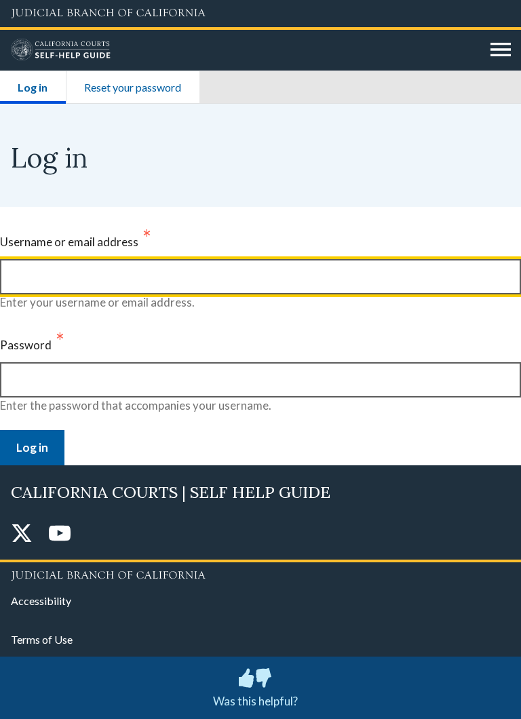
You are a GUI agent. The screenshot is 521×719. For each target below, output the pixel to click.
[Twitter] (22, 534)
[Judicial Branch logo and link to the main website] (260, 13)
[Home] (245, 50)
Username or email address (69, 242)
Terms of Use (42, 639)
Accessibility (41, 600)
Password (26, 345)
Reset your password (132, 87)
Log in (41, 87)
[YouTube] (60, 534)
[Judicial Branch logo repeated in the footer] (260, 573)
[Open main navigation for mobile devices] (500, 50)
